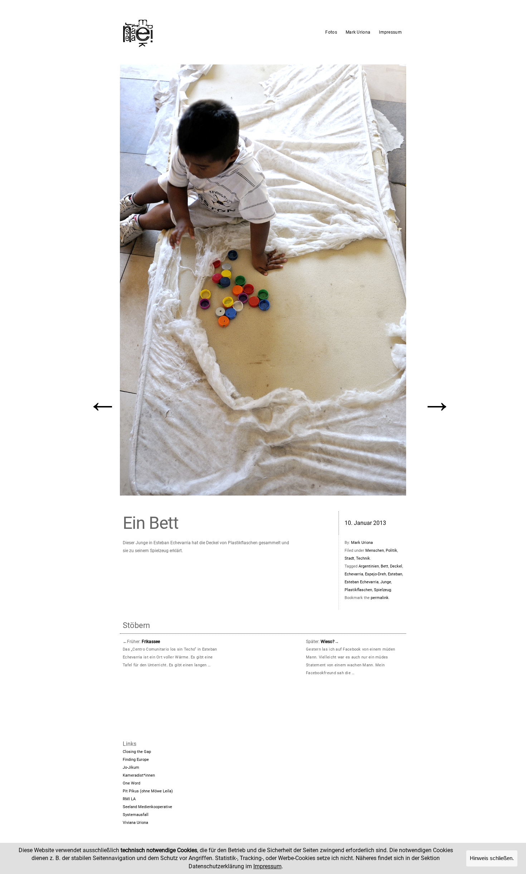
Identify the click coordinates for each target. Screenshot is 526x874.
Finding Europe (136, 759)
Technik (363, 558)
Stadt (349, 558)
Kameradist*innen (139, 775)
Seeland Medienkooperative (147, 807)
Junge (385, 582)
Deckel (396, 566)
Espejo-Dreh (375, 574)
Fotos (331, 32)
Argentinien (369, 566)
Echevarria (354, 574)
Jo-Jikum (131, 767)
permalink (380, 597)
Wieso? (328, 641)
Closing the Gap (137, 751)
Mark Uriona (358, 32)
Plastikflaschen (358, 590)
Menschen (374, 550)
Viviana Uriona (135, 822)
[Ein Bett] (263, 280)
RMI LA (129, 799)
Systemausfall (135, 814)
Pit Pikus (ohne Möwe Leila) (148, 791)
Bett (384, 566)
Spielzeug (382, 590)
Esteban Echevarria (362, 582)
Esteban (395, 574)
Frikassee (151, 641)
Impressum (390, 32)
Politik (391, 550)
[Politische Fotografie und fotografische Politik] (172, 32)
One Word (131, 783)
